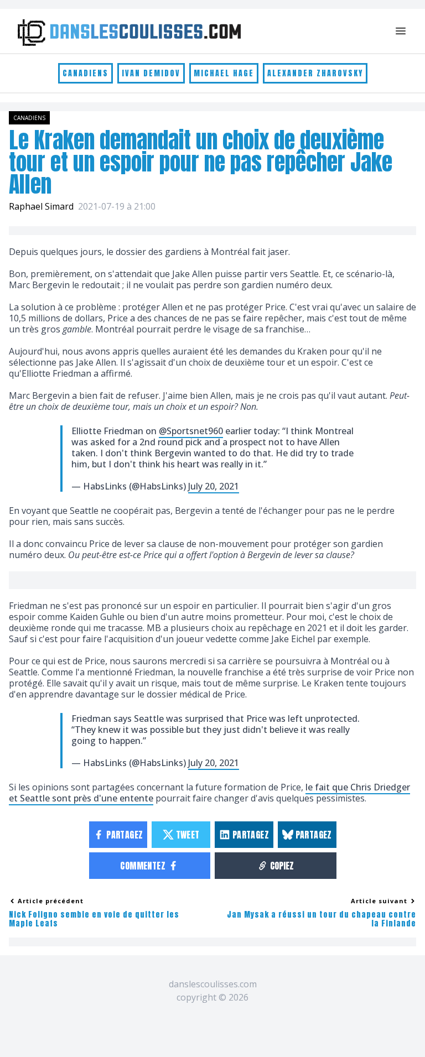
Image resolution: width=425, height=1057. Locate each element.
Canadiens (85, 73)
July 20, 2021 (213, 486)
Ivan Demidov (151, 73)
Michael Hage (224, 73)
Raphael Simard (41, 206)
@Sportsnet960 (191, 431)
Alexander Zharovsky (315, 73)
